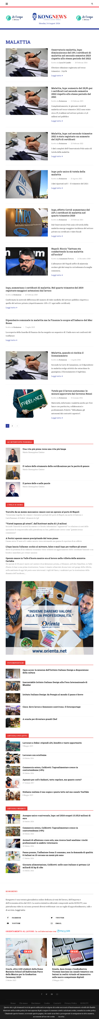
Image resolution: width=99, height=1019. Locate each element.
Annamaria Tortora (66, 258)
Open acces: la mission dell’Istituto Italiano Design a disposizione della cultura (55, 671)
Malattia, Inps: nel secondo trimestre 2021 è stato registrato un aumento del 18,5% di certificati (71, 136)
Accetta (61, 1016)
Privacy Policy (71, 1003)
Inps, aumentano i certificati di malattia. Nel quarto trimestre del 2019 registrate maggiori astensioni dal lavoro (44, 289)
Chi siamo (23, 1003)
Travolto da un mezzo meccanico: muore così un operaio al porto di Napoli (42, 512)
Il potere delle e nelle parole (36, 483)
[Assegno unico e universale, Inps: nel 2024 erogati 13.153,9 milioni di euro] (13, 819)
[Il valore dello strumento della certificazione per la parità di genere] (13, 466)
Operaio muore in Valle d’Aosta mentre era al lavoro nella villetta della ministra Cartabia (45, 559)
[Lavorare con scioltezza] (13, 759)
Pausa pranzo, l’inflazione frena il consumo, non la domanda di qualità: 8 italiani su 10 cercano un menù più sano (58, 853)
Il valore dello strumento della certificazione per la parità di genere (56, 466)
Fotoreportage (15, 663)
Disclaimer (35, 1003)
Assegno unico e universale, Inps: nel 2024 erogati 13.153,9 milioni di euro (57, 816)
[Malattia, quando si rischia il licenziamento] (27, 365)
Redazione (63, 101)
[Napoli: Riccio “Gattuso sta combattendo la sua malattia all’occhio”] (27, 261)
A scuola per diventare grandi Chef (40, 719)
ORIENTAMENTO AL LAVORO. (20, 931)
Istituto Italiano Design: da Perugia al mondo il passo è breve (53, 694)
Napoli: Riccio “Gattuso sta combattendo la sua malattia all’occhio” (67, 251)
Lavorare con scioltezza (34, 755)
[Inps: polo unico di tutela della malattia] (27, 184)
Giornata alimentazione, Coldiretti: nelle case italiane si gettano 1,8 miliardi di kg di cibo (56, 866)
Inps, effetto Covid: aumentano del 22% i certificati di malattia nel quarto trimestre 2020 (70, 212)
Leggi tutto (56, 75)
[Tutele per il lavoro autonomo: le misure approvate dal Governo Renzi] (27, 403)
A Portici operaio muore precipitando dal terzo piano (32, 538)
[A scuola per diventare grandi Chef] (13, 719)
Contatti (57, 1003)
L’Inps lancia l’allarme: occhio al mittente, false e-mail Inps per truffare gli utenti (46, 546)
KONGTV (84, 1003)
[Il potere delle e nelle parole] (13, 483)
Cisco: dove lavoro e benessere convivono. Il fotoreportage (52, 707)
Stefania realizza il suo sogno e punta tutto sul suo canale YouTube (56, 792)
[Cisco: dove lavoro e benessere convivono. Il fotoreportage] (13, 707)
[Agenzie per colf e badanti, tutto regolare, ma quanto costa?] (13, 783)
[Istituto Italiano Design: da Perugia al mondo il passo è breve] (13, 695)
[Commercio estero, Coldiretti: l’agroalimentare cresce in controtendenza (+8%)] (13, 771)
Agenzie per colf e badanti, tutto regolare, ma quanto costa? (52, 779)
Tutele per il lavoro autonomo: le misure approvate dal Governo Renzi (71, 392)
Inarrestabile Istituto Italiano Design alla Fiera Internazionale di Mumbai (55, 683)
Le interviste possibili (19, 442)
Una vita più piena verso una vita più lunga (44, 449)
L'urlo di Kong (15, 505)
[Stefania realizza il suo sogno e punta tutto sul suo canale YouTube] (13, 795)
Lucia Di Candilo (65, 62)
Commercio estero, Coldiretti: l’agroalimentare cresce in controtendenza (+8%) (50, 768)
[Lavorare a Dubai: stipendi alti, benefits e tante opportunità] (13, 746)
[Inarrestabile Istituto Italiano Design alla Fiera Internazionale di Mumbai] (13, 682)
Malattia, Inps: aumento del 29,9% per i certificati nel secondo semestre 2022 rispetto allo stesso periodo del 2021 (71, 92)
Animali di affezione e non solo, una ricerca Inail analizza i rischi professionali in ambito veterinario (55, 841)
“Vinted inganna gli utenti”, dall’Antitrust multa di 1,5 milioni (36, 523)
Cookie (47, 1003)
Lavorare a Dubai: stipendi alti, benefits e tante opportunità (52, 743)
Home (13, 1003)
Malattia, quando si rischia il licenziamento (67, 354)
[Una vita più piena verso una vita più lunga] (13, 449)
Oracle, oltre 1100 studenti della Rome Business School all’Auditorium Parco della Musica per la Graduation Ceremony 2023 (24, 973)
